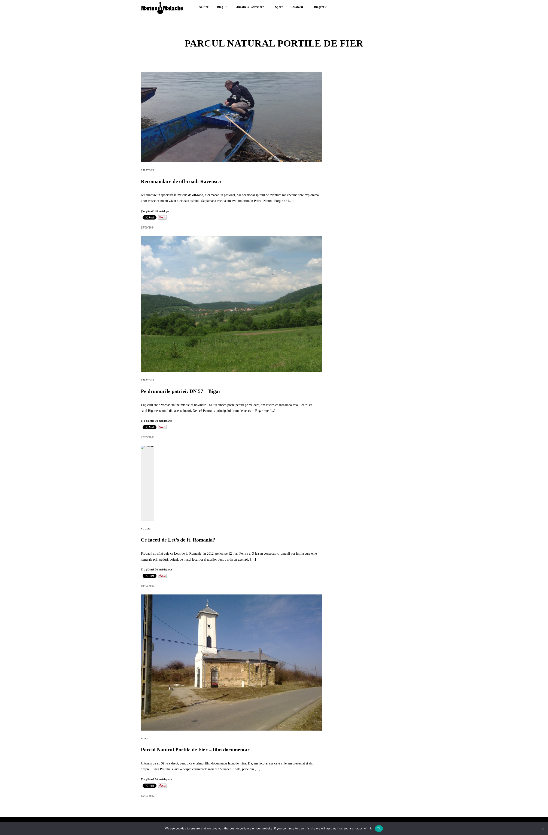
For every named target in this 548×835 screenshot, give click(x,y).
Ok (379, 828)
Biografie (320, 7)
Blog (220, 7)
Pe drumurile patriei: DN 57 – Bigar (181, 391)
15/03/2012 (148, 795)
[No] (543, 828)
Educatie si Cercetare (249, 7)
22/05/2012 (148, 437)
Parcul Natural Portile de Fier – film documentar (195, 749)
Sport (279, 7)
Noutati (204, 7)
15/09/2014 (148, 227)
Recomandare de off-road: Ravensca (181, 181)
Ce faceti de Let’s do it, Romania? (178, 540)
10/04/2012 (148, 586)
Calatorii (296, 7)
